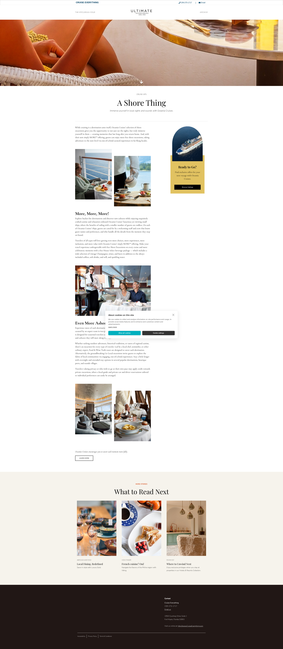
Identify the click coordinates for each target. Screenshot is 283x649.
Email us (167, 609)
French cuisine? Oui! (133, 564)
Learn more (112, 327)
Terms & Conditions (106, 636)
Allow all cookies (125, 333)
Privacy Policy (92, 636)
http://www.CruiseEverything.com (190, 626)
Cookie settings (158, 333)
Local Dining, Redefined (90, 564)
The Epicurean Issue (85, 12)
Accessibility (81, 636)
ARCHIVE (204, 12)
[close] (173, 314)
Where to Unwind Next (179, 564)
